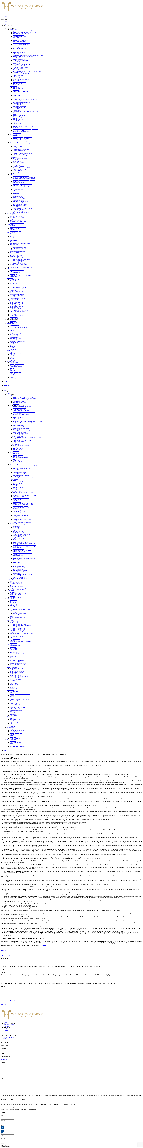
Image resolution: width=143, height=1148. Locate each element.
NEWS (5, 1028)
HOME (5, 1022)
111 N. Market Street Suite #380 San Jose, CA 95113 (8, 1038)
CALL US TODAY (5, 955)
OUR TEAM (7, 1026)
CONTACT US (7, 1030)
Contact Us (3, 950)
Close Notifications (5, 1146)
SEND (2, 1125)
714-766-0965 (43, 945)
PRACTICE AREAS (9, 1024)
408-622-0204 (4, 16)
